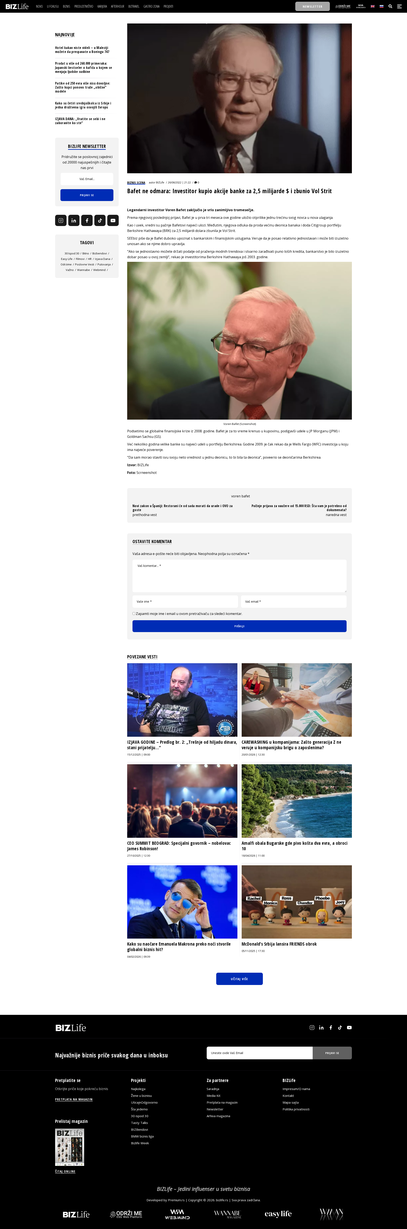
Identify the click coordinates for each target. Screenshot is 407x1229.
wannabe (83, 270)
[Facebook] (87, 220)
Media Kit (213, 1095)
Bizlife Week (140, 1143)
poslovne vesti (84, 264)
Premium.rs (176, 1200)
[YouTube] (113, 220)
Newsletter (215, 1109)
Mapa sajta (291, 1102)
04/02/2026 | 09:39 (138, 957)
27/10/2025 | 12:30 (138, 855)
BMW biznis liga (142, 1136)
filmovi (80, 259)
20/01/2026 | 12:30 (253, 754)
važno (70, 270)
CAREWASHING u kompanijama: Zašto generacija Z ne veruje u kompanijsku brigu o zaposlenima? (291, 744)
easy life (66, 259)
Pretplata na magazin (222, 1102)
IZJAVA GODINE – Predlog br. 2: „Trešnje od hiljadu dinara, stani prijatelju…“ (182, 744)
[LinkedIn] (74, 220)
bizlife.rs (222, 1200)
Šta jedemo (139, 1109)
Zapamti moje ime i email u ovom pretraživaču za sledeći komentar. (189, 613)
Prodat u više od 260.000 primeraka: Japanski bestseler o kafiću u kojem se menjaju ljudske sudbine (83, 67)
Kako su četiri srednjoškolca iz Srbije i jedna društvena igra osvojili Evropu (83, 105)
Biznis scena (136, 182)
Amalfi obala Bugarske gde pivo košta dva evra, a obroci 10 (294, 846)
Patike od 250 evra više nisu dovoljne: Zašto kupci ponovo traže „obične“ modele (82, 87)
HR (90, 259)
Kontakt (288, 1095)
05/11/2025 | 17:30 (253, 951)
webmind (99, 270)
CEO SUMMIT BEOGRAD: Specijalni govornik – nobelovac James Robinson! (179, 846)
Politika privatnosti (296, 1109)
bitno (85, 253)
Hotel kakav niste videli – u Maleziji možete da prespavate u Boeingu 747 (82, 49)
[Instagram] (61, 220)
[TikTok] (100, 220)
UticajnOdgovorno (144, 1102)
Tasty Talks (139, 1123)
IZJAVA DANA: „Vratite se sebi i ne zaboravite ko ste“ (80, 121)
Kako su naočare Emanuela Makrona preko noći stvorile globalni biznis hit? (179, 946)
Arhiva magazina (218, 1116)
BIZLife (160, 182)
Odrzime (66, 264)
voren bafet (240, 496)
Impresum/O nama (296, 1089)
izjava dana (102, 259)
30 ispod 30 (72, 253)
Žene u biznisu (141, 1095)
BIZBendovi (139, 1129)
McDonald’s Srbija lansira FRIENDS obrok (279, 944)
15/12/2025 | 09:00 (138, 754)
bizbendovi (99, 253)
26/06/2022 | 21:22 (179, 182)
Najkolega (138, 1089)
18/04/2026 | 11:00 (253, 855)
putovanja (104, 264)
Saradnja (213, 1089)
